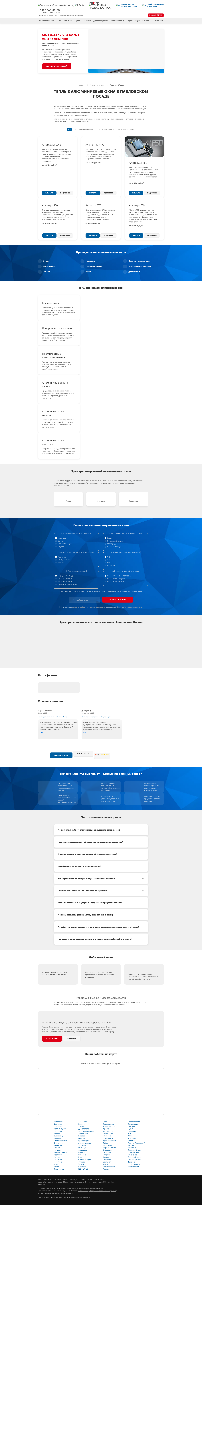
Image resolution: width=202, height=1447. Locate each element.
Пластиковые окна (47, 21)
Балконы (87, 21)
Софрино (107, 1159)
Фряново (57, 1164)
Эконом (61, 563)
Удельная (107, 1162)
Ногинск (57, 1150)
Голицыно (58, 1126)
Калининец (58, 1136)
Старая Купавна (134, 1159)
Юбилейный (83, 1169)
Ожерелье (107, 1150)
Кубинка (131, 1141)
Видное (81, 1124)
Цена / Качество (64, 560)
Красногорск (83, 1141)
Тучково (81, 1162)
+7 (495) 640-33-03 (58, 974)
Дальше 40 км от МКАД (68, 584)
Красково (132, 1138)
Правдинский (133, 1152)
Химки (81, 1164)
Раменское (132, 1155)
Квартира (62, 538)
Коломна (57, 1138)
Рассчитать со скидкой (56, 66)
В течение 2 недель (115, 541)
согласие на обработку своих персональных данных (97, 1191)
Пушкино (82, 1155)
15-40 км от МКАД (65, 581)
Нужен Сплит (52, 1039)
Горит (109, 538)
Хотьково (107, 1164)
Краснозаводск (109, 1141)
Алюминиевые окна (65, 21)
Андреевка (58, 1122)
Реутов (57, 1157)
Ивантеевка (108, 1133)
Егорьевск (58, 1131)
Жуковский (108, 1131)
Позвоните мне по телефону (119, 576)
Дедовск (82, 1126)
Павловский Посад (62, 1152)
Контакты (159, 21)
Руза (80, 1157)
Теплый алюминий (106, 129)
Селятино (107, 1157)
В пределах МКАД (65, 576)
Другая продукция (100, 21)
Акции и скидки (133, 21)
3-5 (108, 560)
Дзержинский (109, 1126)
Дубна (130, 1129)
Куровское (58, 1143)
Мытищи (82, 1148)
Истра (130, 1133)
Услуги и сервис (117, 21)
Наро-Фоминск (109, 1148)
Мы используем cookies (46, 1188)
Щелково (82, 1167)
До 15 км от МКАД (65, 579)
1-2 (108, 557)
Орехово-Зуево (134, 1150)
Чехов (56, 1167)
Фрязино (131, 1162)
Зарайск (57, 1133)
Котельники (108, 1138)
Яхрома (106, 1169)
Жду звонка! (101, 1230)
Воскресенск (133, 1124)
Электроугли (59, 1169)
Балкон (61, 541)
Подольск (107, 1152)
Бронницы (58, 1124)
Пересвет (82, 1152)
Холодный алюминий (84, 129)
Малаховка (107, 1145)
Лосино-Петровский (136, 1143)
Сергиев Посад (134, 1157)
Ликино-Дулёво (84, 1143)
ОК (125, 1431)
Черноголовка (134, 1164)
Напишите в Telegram (116, 579)
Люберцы (82, 1145)
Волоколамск (108, 1124)
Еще (41, 732)
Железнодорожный (86, 1131)
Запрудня (132, 1131)
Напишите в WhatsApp (116, 581)
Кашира (81, 1136)
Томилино (58, 1162)
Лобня (105, 1143)
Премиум (62, 557)
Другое (61, 547)
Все (69, 129)
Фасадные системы (126, 129)
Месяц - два (112, 544)
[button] (101, 830)
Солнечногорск (84, 1159)
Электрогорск (109, 1167)
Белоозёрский (134, 1122)
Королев (81, 1138)
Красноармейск (60, 1141)
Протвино (58, 1155)
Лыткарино (58, 1145)
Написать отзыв (61, 755)
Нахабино (132, 1148)
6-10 (109, 563)
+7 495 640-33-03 (49, 10)
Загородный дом (65, 544)
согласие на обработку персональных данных (89, 607)
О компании (147, 21)
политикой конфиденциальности (60, 1193)
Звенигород (83, 1133)
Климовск (107, 1136)
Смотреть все (83, 754)
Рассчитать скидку (117, 600)
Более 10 (111, 565)
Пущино (106, 1155)
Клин (130, 1136)
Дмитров (131, 1126)
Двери (78, 21)
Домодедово (83, 1129)
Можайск (132, 1145)
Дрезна (106, 1129)
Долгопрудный (60, 1129)
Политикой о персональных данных (130, 607)
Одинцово (82, 1150)
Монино (57, 1148)
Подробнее (65, 193)
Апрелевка (82, 1122)
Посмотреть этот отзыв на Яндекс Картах (53, 717)
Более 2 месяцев (114, 547)
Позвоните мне (155, 15)
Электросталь (134, 1167)
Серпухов (58, 1159)
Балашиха (107, 1122)
